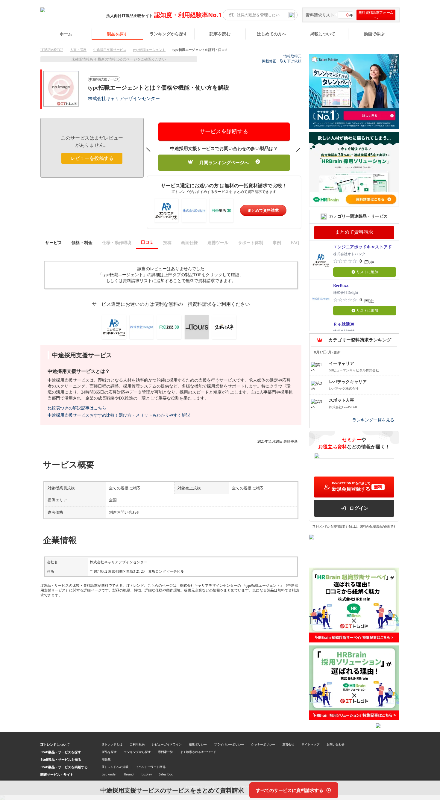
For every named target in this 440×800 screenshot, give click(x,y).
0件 (371, 262)
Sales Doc (166, 774)
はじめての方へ (271, 34)
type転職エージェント (149, 50)
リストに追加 (367, 272)
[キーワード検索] (292, 15)
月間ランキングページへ (224, 162)
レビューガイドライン (167, 744)
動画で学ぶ (374, 34)
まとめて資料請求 (263, 210)
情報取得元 (292, 56)
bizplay (147, 774)
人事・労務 (78, 50)
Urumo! (129, 774)
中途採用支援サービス (109, 50)
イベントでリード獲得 (151, 767)
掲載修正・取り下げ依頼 (281, 61)
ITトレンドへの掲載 (115, 767)
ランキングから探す (168, 34)
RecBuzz (340, 285)
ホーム (66, 34)
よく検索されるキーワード (198, 752)
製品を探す (117, 34)
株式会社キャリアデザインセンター (124, 98)
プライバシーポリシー (229, 744)
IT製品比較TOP (51, 50)
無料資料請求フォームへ (375, 15)
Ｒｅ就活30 (343, 324)
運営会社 (288, 744)
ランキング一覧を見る (373, 420)
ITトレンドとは (112, 744)
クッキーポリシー (263, 744)
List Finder (109, 774)
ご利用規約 (137, 744)
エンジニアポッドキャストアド (362, 247)
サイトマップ (310, 744)
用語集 (106, 759)
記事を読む (220, 34)
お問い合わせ (336, 744)
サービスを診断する (224, 131)
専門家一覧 (165, 752)
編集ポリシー (198, 744)
